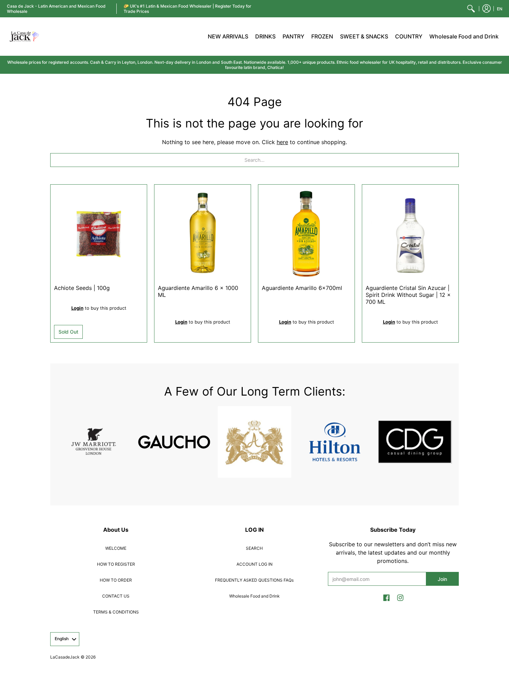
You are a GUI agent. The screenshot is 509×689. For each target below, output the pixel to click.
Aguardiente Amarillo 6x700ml (302, 287)
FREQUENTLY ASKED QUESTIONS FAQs (254, 580)
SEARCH (254, 548)
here (282, 142)
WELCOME (115, 548)
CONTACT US (116, 596)
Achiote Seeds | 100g (82, 287)
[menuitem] (471, 8)
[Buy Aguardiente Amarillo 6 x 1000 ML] (202, 232)
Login (77, 308)
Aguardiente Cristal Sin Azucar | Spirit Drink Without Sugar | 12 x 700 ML (408, 294)
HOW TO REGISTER (116, 564)
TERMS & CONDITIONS (116, 612)
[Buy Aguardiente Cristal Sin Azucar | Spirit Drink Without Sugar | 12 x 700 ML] (410, 232)
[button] (486, 8)
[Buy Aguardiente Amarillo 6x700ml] (306, 232)
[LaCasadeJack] (24, 36)
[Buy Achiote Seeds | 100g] (98, 232)
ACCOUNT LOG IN (254, 564)
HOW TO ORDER (116, 580)
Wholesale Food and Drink (254, 596)
